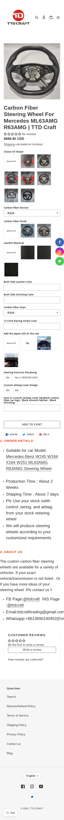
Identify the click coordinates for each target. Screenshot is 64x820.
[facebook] (59, 242)
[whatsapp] (59, 261)
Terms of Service (18, 715)
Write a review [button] (32, 649)
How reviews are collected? (25, 659)
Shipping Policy (16, 725)
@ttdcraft (31, 599)
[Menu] (58, 17)
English (30, 775)
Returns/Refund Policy (21, 706)
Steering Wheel (38, 468)
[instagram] (59, 251)
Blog (9, 753)
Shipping (9, 144)
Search (11, 696)
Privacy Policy (16, 734)
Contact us (14, 744)
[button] (13, 134)
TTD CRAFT (36, 808)
